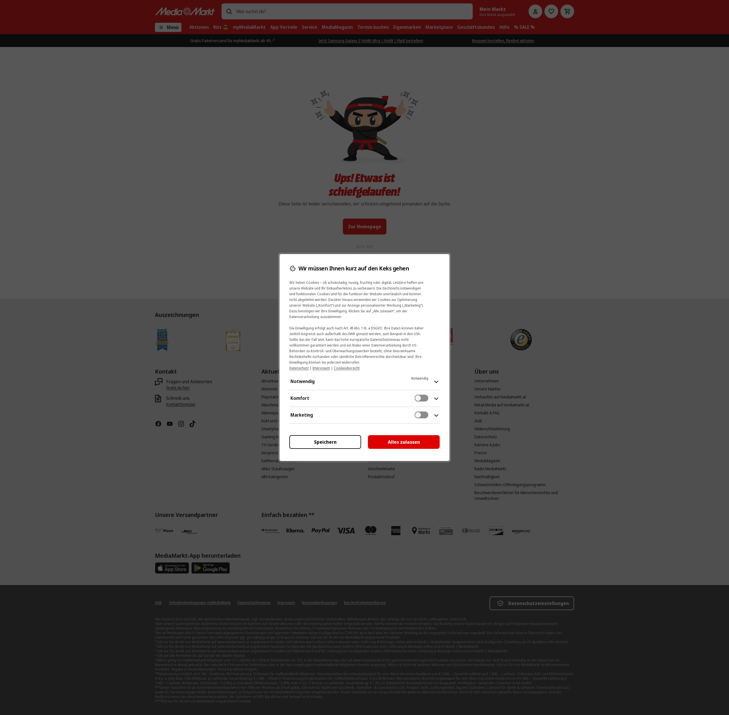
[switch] (421, 398)
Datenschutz (299, 368)
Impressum (321, 368)
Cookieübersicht (347, 368)
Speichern (325, 442)
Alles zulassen (404, 442)
